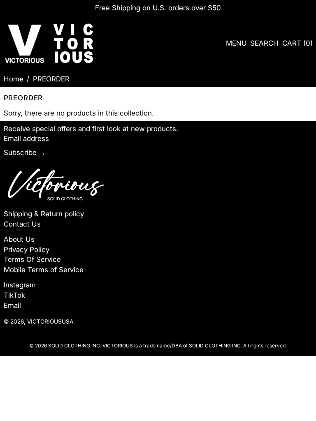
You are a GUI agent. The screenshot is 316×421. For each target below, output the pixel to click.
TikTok (14, 295)
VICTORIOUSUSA (50, 321)
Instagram (20, 285)
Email (12, 305)
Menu (236, 43)
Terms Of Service (32, 259)
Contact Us (22, 224)
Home (13, 79)
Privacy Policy (26, 249)
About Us (19, 239)
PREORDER (51, 79)
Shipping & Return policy (44, 214)
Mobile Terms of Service (44, 270)
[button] (264, 43)
